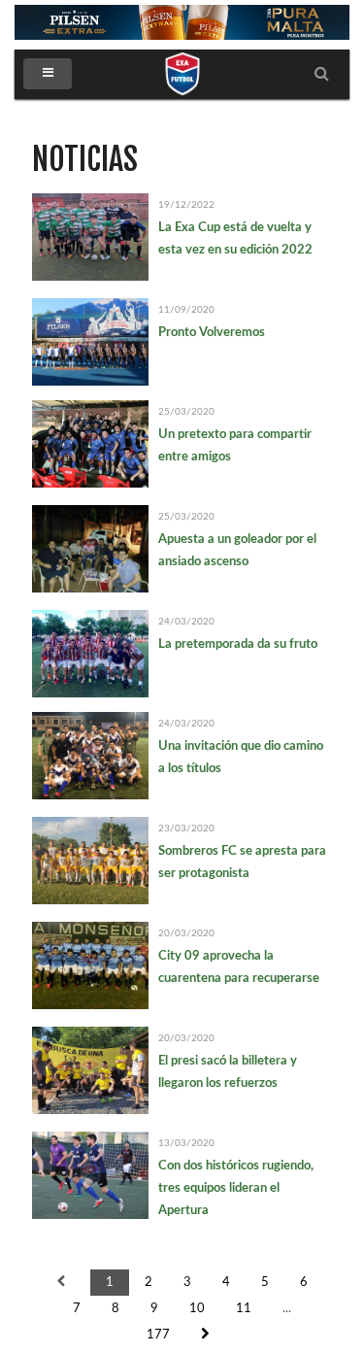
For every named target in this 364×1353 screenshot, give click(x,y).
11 (243, 1308)
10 (197, 1308)
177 (158, 1335)
